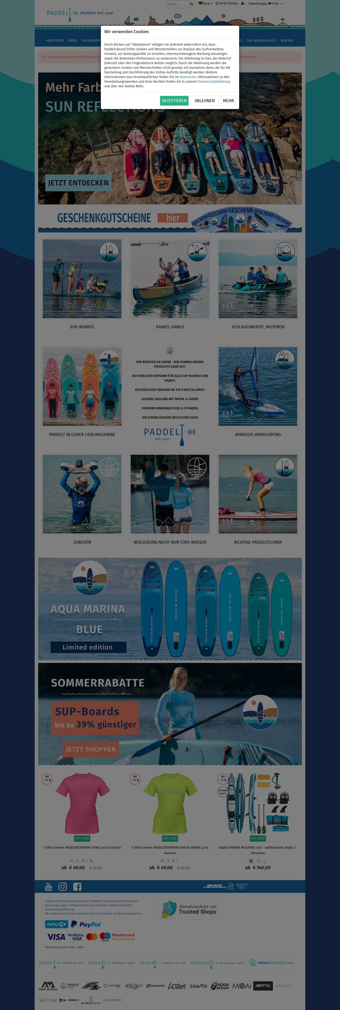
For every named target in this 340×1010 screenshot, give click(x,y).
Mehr (228, 101)
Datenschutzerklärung (214, 81)
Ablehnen (204, 101)
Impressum (188, 77)
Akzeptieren (174, 101)
